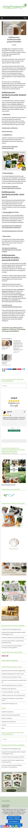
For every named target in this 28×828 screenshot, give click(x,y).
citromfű (18, 293)
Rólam (3, 728)
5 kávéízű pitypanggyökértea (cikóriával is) (12, 231)
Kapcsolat (4, 725)
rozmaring (14, 296)
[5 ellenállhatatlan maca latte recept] (19, 346)
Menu (25, 18)
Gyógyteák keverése (7, 305)
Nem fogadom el (14, 821)
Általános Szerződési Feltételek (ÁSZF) (11, 715)
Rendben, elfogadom (14, 818)
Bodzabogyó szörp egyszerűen (9, 688)
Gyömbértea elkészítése (8, 148)
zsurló (6, 299)
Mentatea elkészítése (7, 131)
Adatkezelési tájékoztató (7, 711)
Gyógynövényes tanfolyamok (9, 721)
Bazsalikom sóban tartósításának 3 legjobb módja (13, 670)
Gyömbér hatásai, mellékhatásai (10, 146)
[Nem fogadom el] (26, 818)
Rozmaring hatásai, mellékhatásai (10, 186)
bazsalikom (5, 298)
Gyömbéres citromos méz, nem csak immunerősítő (13, 695)
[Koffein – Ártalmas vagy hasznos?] (7, 343)
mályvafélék (14, 299)
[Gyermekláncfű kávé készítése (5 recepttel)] (7, 357)
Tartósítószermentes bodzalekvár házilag (11, 677)
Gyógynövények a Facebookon (10, 660)
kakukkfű (21, 294)
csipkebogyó (20, 289)
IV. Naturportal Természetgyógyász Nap (11, 629)
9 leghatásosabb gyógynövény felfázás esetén (13, 673)
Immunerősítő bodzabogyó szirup (9, 703)
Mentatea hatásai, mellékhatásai (10, 128)
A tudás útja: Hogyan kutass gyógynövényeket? (13, 637)
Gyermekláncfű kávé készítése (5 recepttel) (6, 362)
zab (3, 299)
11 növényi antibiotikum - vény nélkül (10, 692)
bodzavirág (4, 291)
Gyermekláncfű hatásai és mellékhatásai (12, 225)
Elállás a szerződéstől (7, 718)
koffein (3, 85)
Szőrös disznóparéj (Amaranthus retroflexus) (12, 685)
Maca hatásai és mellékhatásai (9, 248)
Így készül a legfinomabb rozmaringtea (11, 188)
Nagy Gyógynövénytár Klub (8, 484)
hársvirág (11, 291)
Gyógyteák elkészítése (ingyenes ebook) (12, 306)
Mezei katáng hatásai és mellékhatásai (11, 227)
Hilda (14, 45)
